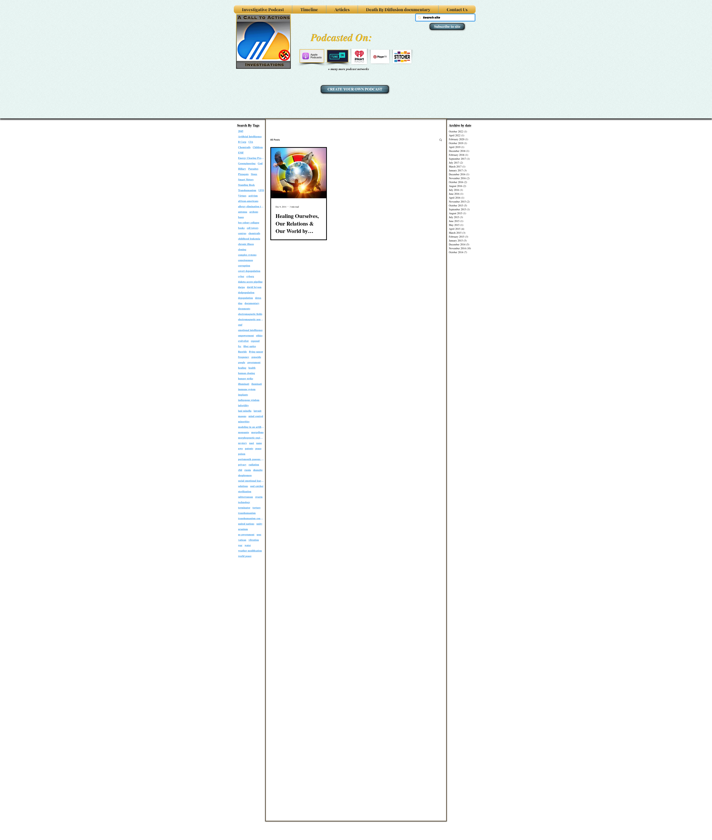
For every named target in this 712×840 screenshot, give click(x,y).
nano (259, 443)
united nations (246, 523)
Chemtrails (244, 147)
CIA (250, 141)
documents (244, 308)
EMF (241, 152)
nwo (240, 448)
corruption (244, 265)
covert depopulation (249, 270)
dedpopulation (246, 292)
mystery (242, 443)
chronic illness (246, 244)
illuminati (243, 383)
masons (242, 416)
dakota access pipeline (250, 281)
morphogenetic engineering (251, 437)
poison (241, 453)
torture (257, 507)
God (260, 163)
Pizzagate (243, 174)
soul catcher (256, 486)
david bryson (254, 287)
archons (253, 211)
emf (240, 324)
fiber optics (249, 346)
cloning (242, 249)
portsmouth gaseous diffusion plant (251, 459)
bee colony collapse (248, 222)
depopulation (245, 297)
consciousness (245, 260)
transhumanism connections (251, 518)
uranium (243, 529)
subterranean (245, 496)
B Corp (242, 141)
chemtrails (254, 233)
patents (249, 448)
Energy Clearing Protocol (251, 158)
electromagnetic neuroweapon (251, 319)
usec (259, 534)
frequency (243, 357)
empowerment (246, 335)
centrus (242, 233)
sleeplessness (245, 475)
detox (258, 297)
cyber (241, 276)
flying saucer (256, 351)
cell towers (252, 227)
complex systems (247, 254)
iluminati (256, 383)
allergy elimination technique (251, 206)
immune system (247, 389)
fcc (239, 346)
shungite (258, 469)
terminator (244, 507)
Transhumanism (247, 190)
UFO (261, 190)
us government (246, 534)
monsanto (243, 432)
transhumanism (247, 512)
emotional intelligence (250, 330)
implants (243, 394)
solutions (243, 486)
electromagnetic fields (250, 313)
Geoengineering (247, 163)
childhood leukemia (249, 238)
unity (259, 523)
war (240, 545)
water (248, 545)
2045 (240, 131)
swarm (259, 496)
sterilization (244, 491)
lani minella (244, 410)
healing (242, 367)
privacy (242, 464)
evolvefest (243, 340)
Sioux (254, 174)
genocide (256, 357)
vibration (253, 539)
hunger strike (245, 378)
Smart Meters (245, 179)
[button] (440, 140)
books (241, 227)
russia (247, 469)
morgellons (257, 432)
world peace (244, 556)
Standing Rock (246, 184)
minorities (243, 421)
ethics (259, 335)
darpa (241, 287)
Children (258, 147)
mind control (255, 416)
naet (251, 443)
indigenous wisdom (248, 400)
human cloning (246, 373)
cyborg (250, 276)
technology (244, 502)
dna (240, 303)
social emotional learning (251, 480)
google (241, 362)
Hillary (242, 168)
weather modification (250, 550)
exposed (255, 340)
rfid (240, 469)
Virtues (242, 195)
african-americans (248, 201)
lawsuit (257, 410)
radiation (254, 464)
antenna (242, 211)
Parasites (253, 168)
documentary (252, 303)
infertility (243, 405)
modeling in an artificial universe (251, 426)
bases (241, 217)
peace (258, 448)
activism (253, 195)
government (254, 362)
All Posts (275, 139)
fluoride (242, 351)
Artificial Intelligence (250, 136)
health (252, 367)
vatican (242, 539)
